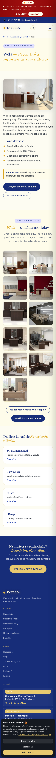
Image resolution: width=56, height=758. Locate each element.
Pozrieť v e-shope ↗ (17, 195)
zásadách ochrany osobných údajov (34, 734)
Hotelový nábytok (11, 633)
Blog (5, 656)
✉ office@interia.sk (29, 20)
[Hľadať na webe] (32, 27)
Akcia (5, 666)
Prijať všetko (28, 752)
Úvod (5, 37)
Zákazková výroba (11, 661)
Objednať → (35, 14)
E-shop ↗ (8, 671)
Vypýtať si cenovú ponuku (22, 186)
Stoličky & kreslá (10, 619)
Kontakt (6, 676)
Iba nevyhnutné (28, 741)
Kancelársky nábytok (19, 37)
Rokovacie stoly (10, 623)
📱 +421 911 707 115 (11, 20)
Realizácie (8, 652)
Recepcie (7, 628)
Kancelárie (8, 614)
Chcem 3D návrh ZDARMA (28, 568)
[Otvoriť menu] (50, 28)
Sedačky (7, 638)
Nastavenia (28, 747)
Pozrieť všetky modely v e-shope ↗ (28, 409)
